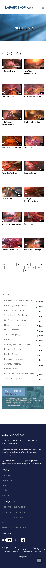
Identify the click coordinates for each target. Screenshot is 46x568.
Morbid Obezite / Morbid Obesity (19, 373)
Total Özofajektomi (10, 173)
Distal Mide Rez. (8, 96)
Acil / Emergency (12, 335)
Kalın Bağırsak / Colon (14, 310)
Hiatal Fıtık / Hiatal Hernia (15, 325)
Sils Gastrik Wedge (32, 122)
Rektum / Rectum (12, 349)
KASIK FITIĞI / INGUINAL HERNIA (14, 507)
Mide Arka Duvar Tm (10, 71)
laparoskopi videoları (31, 461)
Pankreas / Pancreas (13, 359)
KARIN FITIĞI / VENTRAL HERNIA (14, 512)
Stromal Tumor (30, 173)
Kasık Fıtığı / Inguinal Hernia (16, 305)
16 (20, 270)
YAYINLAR (6, 485)
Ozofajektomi (7, 199)
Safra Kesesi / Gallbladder (16, 315)
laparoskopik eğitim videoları (12, 464)
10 (12, 267)
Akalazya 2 (28, 224)
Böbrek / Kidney (11, 369)
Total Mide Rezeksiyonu (34, 96)
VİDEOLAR (6, 495)
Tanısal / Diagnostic (13, 378)
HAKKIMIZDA (7, 480)
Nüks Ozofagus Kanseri (11, 224)
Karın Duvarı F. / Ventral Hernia (18, 300)
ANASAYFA (6, 475)
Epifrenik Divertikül (10, 250)
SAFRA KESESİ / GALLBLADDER (14, 517)
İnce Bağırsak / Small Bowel (17, 344)
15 (39, 267)
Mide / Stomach (11, 330)
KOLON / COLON (8, 522)
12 (22, 267)
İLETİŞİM (5, 490)
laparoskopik (10, 461)
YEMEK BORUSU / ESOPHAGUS (14, 527)
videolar (38, 464)
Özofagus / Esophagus (15, 320)
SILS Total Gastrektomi (11, 148)
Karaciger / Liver (11, 339)
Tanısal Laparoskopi (32, 250)
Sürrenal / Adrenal (12, 364)
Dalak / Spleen (11, 354)
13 (28, 267)
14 (33, 267)
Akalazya (28, 148)
